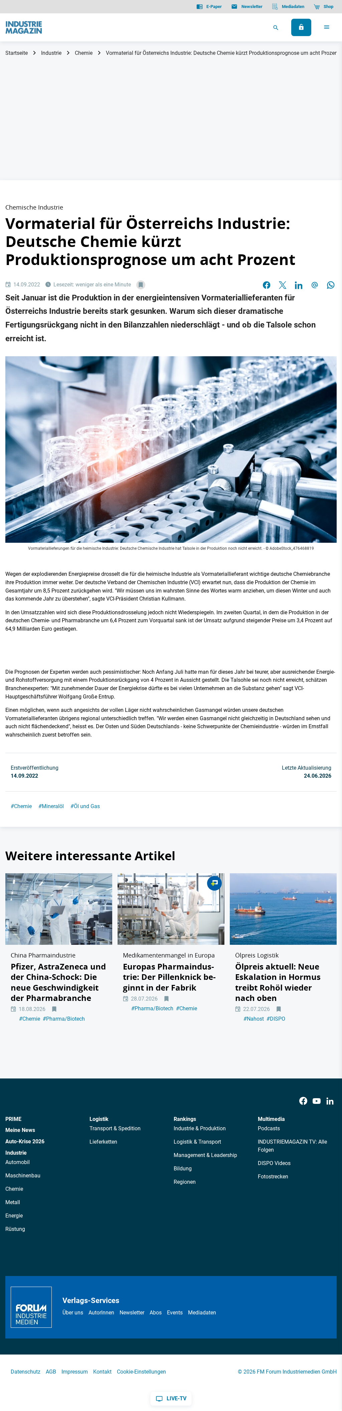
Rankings (185, 1119)
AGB (51, 1372)
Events (175, 1312)
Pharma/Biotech (64, 1019)
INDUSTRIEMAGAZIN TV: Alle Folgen (292, 1146)
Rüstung (15, 1229)
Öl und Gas (85, 806)
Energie (14, 1215)
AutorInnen (101, 1312)
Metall (12, 1202)
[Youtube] (317, 1101)
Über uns (72, 1312)
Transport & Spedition (115, 1128)
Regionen (185, 1182)
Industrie (51, 53)
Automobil (17, 1162)
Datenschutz (25, 1372)
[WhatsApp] (331, 285)
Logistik (99, 1119)
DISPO (276, 1019)
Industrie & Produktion (200, 1128)
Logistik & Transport (197, 1142)
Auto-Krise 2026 (24, 1141)
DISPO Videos (274, 1163)
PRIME (13, 1119)
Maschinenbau (22, 1175)
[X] (283, 285)
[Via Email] (315, 285)
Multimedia (271, 1119)
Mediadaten (202, 1312)
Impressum (74, 1372)
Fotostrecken (273, 1176)
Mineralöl (51, 806)
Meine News (20, 1130)
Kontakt (102, 1372)
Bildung (183, 1168)
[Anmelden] (301, 27)
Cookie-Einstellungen (141, 1372)
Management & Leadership (205, 1155)
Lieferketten (103, 1142)
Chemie (84, 53)
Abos (156, 1312)
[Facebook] (303, 1101)
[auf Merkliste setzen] (140, 284)
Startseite (16, 53)
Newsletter (132, 1312)
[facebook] (267, 285)
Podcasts (269, 1128)
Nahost (253, 1019)
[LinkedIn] (299, 285)
